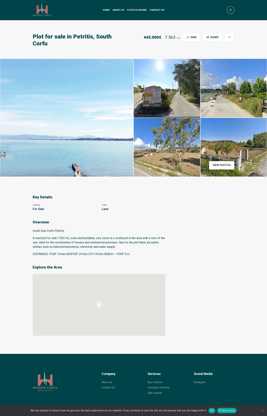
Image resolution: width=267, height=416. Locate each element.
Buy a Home (155, 382)
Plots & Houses (137, 10)
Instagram (200, 382)
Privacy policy (227, 410)
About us (118, 10)
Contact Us (108, 387)
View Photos (222, 165)
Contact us (157, 10)
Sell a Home (155, 393)
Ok (212, 410)
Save (193, 37)
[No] (262, 410)
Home (106, 10)
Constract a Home (158, 387)
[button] (229, 37)
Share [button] (214, 37)
